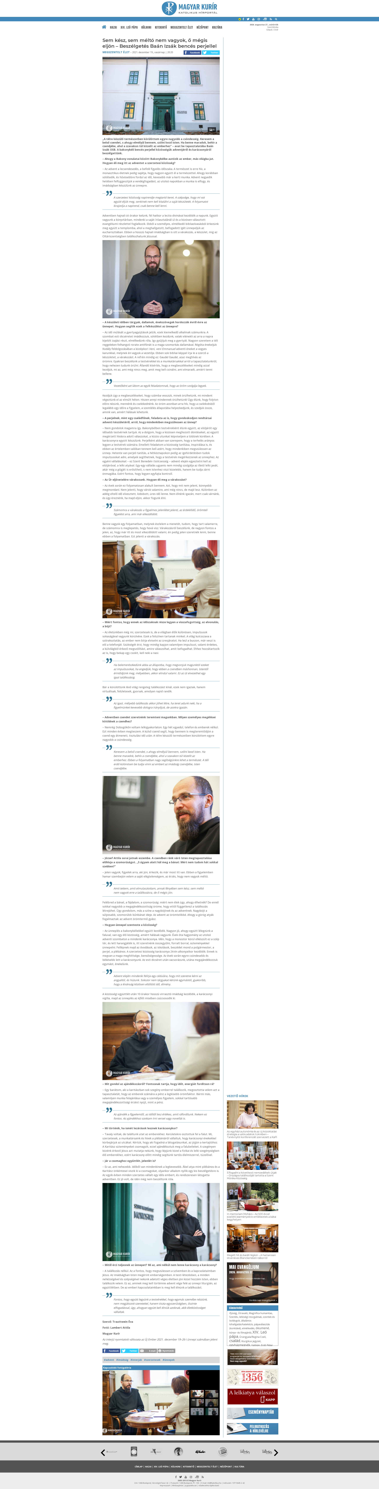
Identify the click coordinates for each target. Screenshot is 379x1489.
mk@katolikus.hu (214, 1483)
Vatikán (255, 1345)
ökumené (262, 1328)
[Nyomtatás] (166, 1352)
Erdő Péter (267, 1345)
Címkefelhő (236, 1308)
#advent (109, 1359)
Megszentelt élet (182, 27)
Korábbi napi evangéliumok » (263, 1300)
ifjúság (233, 1313)
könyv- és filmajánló (240, 1332)
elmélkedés (248, 1328)
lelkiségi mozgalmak (250, 1317)
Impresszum (165, 1485)
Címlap (139, 1466)
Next (276, 1452)
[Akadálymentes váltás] (240, 19)
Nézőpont (203, 27)
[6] (161, 134)
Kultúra (217, 27)
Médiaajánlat (177, 1485)
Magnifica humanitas (260, 1313)
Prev (103, 1452)
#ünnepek (169, 1359)
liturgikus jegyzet (251, 1341)
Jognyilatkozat (191, 1485)
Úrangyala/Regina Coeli (252, 1337)
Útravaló (243, 1313)
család (234, 1340)
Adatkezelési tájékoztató (209, 1485)
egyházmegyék (239, 1345)
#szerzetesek (152, 1359)
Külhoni (146, 27)
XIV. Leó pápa (129, 27)
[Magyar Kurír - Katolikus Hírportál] (189, 14)
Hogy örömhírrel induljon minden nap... (247, 1272)
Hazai (113, 27)
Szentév (233, 1317)
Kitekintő (161, 27)
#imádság (122, 1359)
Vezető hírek (237, 1096)
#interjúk (136, 1359)
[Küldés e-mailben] (148, 1352)
